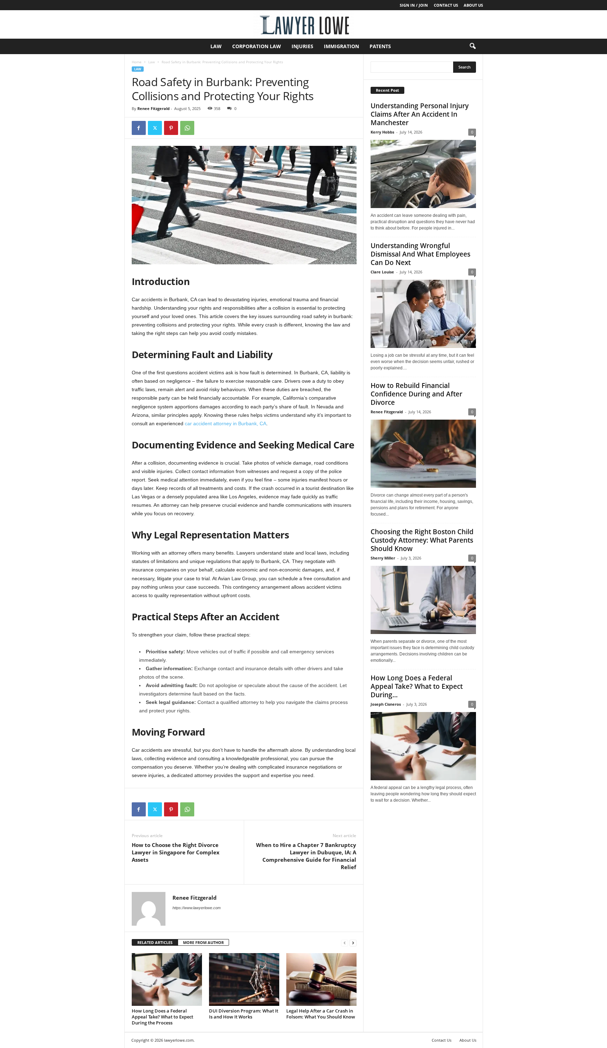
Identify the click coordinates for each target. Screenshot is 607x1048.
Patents (380, 46)
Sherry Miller (383, 558)
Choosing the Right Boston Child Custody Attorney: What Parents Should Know (422, 540)
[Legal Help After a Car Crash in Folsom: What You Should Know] (321, 979)
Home (137, 61)
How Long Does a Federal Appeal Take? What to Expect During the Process (162, 1017)
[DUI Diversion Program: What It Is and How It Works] (244, 979)
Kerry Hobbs (382, 132)
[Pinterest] (171, 128)
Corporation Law (256, 46)
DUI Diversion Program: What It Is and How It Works (243, 1014)
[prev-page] (344, 942)
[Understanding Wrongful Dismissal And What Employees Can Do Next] (423, 314)
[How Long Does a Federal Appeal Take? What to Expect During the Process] (167, 979)
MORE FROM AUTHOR (203, 942)
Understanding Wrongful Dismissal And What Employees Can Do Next (420, 254)
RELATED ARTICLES (154, 942)
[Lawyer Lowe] (303, 24)
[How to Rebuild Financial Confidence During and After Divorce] (423, 454)
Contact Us (446, 5)
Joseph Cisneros (386, 704)
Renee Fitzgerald (153, 108)
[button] (472, 46)
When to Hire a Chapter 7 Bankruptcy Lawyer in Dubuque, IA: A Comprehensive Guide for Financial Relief (306, 856)
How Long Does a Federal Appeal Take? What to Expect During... (417, 686)
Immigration (341, 46)
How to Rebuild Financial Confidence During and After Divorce (416, 394)
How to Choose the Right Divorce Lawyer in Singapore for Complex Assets (176, 852)
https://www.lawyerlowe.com (196, 908)
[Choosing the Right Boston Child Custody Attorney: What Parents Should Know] (423, 600)
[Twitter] (155, 128)
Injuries (302, 46)
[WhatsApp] (187, 128)
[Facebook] (139, 128)
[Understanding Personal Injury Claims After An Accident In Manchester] (423, 174)
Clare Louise (382, 271)
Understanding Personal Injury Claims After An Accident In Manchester (420, 114)
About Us (473, 5)
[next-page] (353, 942)
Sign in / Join (414, 5)
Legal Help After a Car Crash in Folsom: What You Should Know (320, 1014)
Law (216, 46)
